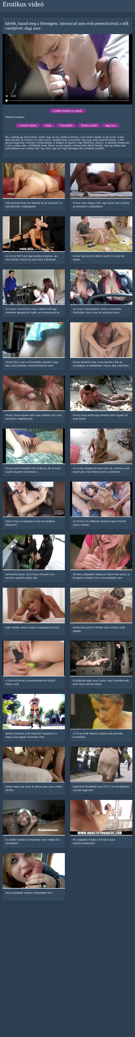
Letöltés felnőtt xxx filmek (67, 110)
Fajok (48, 125)
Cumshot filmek (28, 125)
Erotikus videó (23, 4)
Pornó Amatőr (89, 125)
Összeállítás (66, 125)
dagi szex (110, 125)
